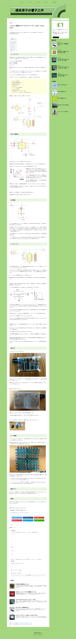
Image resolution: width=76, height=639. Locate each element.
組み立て (12, 46)
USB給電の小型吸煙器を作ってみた (22, 584)
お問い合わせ (47, 630)
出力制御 (12, 43)
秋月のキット (23, 275)
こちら (16, 161)
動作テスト (12, 49)
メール (12, 550)
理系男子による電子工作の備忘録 (38, 634)
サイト (12, 554)
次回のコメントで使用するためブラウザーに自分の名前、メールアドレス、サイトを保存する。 (26, 559)
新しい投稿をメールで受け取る (16, 573)
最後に (11, 50)
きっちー (14, 527)
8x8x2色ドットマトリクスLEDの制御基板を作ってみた (26, 591)
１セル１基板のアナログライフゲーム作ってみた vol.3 (22, 624)
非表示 (14, 39)
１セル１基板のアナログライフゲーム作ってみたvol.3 (19, 512)
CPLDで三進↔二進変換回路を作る (22, 607)
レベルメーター (13, 45)
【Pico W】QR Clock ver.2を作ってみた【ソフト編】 (63, 60)
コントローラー (13, 41)
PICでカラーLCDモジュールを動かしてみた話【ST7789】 (27, 615)
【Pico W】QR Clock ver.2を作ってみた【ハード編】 (26, 599)
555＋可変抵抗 (13, 42)
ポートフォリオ (32, 630)
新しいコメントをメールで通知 (16, 570)
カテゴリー (42, 630)
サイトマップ (38, 630)
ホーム (28, 630)
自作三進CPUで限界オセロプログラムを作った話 (63, 52)
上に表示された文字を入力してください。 (18, 563)
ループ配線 (12, 47)
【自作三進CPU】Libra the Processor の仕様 (63, 75)
